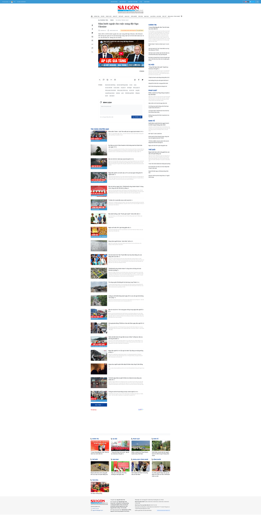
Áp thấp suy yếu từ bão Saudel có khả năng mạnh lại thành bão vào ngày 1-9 (125, 146)
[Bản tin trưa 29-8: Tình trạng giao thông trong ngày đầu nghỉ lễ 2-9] (99, 314)
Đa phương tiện (103, 20)
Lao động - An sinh (155, 16)
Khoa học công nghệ (174, 16)
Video (112, 20)
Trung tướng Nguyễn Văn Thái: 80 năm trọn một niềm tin (159, 28)
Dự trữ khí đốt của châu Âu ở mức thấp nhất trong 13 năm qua (159, 167)
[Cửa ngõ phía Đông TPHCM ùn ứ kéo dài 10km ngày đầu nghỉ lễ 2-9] (99, 327)
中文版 (141, 1)
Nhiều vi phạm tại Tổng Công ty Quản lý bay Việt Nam (159, 93)
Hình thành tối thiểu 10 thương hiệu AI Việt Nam (140, 473)
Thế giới (121, 16)
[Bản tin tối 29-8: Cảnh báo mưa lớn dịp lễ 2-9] (99, 163)
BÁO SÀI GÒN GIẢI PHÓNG (130, 9)
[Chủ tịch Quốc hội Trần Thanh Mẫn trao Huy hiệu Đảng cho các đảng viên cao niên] (99, 259)
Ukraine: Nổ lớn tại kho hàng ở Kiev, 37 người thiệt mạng (159, 176)
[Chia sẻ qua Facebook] (92, 29)
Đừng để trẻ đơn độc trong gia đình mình (158, 83)
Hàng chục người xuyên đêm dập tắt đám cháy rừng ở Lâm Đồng (125, 364)
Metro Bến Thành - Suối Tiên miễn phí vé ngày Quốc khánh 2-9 (125, 131)
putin (122, 93)
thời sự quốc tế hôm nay (122, 90)
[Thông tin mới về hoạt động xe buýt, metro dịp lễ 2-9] (99, 396)
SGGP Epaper (146, 1)
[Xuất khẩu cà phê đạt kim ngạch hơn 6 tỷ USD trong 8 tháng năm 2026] (161, 446)
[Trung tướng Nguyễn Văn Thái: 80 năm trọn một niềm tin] (100, 446)
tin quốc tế (123, 87)
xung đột (137, 90)
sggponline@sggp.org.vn (97, 510)
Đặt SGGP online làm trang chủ (163, 510)
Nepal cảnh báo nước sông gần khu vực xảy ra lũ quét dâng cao (159, 152)
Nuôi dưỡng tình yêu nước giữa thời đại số (158, 80)
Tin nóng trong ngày (122, 20)
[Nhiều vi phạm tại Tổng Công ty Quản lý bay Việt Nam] (141, 446)
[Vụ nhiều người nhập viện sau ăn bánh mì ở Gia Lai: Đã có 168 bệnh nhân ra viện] (161, 466)
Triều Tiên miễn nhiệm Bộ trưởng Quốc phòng (159, 163)
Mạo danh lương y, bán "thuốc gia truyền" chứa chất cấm (123, 214)
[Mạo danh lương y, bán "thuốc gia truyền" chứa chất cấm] (99, 218)
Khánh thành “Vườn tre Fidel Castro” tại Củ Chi (159, 44)
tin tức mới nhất (108, 87)
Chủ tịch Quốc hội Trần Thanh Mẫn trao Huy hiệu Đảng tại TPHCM (159, 49)
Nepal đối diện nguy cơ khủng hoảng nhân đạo (158, 171)
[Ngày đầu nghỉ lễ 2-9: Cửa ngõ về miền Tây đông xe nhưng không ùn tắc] (99, 355)
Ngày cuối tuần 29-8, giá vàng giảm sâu (119, 227)
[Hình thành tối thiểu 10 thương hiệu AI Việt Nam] (141, 466)
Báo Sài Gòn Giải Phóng (110, 85)
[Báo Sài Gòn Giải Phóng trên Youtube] (246, 1)
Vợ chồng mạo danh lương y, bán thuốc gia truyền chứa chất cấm (159, 107)
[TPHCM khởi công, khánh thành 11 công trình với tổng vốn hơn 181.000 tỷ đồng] (99, 273)
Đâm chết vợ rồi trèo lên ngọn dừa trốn (158, 103)
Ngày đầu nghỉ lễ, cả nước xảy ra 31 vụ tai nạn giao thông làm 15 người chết (125, 173)
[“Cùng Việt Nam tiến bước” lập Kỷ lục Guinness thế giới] (120, 446)
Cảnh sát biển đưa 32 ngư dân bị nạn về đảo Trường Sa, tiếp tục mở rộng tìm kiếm (125, 337)
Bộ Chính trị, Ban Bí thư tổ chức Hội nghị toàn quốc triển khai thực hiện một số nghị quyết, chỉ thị (159, 59)
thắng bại (138, 93)
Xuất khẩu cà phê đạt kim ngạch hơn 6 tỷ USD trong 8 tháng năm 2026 (159, 124)
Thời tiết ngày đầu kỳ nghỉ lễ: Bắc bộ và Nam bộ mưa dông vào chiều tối (125, 378)
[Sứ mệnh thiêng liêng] (100, 487)
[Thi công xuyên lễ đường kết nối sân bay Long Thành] (99, 286)
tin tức (131, 85)
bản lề (106, 95)
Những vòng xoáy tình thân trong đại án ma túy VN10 (159, 116)
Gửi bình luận (137, 117)
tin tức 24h (131, 90)
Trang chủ (92, 16)
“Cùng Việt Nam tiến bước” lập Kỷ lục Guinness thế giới (158, 67)
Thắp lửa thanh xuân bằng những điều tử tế (159, 77)
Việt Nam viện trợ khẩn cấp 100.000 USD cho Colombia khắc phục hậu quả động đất (159, 53)
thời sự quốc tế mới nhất (110, 90)
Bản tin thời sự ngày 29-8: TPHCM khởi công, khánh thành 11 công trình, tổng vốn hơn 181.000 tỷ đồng (125, 187)
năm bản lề (111, 95)
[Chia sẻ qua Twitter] (92, 32)
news (135, 85)
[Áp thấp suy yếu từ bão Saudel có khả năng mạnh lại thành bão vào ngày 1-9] (99, 150)
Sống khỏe (134, 16)
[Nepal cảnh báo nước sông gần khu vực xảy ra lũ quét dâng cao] (100, 466)
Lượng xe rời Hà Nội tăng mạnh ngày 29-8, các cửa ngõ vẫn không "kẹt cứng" (125, 296)
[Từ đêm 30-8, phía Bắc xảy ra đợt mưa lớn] (99, 204)
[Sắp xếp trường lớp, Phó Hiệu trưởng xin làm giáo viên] (120, 466)
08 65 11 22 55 (95, 508)
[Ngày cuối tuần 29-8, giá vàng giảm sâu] (99, 232)
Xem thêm (181, 16)
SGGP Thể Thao (123, 1)
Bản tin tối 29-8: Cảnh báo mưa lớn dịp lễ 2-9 (120, 159)
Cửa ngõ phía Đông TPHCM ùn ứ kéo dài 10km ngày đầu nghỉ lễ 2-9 (126, 323)
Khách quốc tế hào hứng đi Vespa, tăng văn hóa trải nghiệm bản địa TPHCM (159, 137)
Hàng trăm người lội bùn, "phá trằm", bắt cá (120, 241)
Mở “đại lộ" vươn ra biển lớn (155, 133)
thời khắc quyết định (129, 93)
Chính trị (96, 16)
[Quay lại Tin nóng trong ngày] (92, 51)
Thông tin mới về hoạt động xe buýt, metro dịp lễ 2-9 (122, 391)
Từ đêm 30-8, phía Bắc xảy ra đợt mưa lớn (119, 200)
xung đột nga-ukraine (109, 93)
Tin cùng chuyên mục (100, 129)
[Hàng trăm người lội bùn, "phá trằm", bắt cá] (99, 245)
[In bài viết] (92, 40)
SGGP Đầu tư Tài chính (132, 1)
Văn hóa (140, 16)
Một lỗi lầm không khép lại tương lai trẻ (158, 86)
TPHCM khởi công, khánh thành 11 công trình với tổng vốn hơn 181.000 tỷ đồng (124, 269)
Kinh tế (115, 16)
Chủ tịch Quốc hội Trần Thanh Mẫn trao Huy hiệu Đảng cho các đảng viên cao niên (125, 255)
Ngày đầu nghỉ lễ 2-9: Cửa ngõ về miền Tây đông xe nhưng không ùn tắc (125, 351)
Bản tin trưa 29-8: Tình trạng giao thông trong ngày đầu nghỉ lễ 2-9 (126, 310)
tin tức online (116, 87)
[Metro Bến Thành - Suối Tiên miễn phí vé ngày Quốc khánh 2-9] (99, 136)
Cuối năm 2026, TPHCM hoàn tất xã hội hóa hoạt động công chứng (159, 111)
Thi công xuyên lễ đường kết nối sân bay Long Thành (122, 282)
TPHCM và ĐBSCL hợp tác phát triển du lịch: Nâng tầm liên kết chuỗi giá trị (159, 141)
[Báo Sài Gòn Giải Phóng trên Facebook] (243, 1)
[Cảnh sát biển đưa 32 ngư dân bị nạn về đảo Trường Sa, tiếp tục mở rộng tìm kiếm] (99, 341)
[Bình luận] (92, 48)
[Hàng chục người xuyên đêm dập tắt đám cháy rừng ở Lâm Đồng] (99, 369)
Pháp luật (109, 16)
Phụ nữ (164, 16)
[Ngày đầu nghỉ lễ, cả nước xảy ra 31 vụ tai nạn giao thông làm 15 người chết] (99, 177)
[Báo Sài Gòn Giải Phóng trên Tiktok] (248, 1)
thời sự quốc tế (136, 87)
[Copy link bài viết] (92, 44)
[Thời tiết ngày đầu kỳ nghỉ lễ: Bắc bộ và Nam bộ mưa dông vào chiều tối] (99, 382)
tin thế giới (129, 87)
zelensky (118, 93)
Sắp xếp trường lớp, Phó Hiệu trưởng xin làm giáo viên (119, 473)
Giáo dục (127, 16)
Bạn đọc (146, 16)
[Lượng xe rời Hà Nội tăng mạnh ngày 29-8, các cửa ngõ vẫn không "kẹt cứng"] (99, 300)
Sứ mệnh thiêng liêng (96, 493)
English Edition (114, 1)
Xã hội (102, 16)
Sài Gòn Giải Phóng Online (122, 85)
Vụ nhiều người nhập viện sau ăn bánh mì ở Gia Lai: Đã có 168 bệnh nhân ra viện (161, 474)
